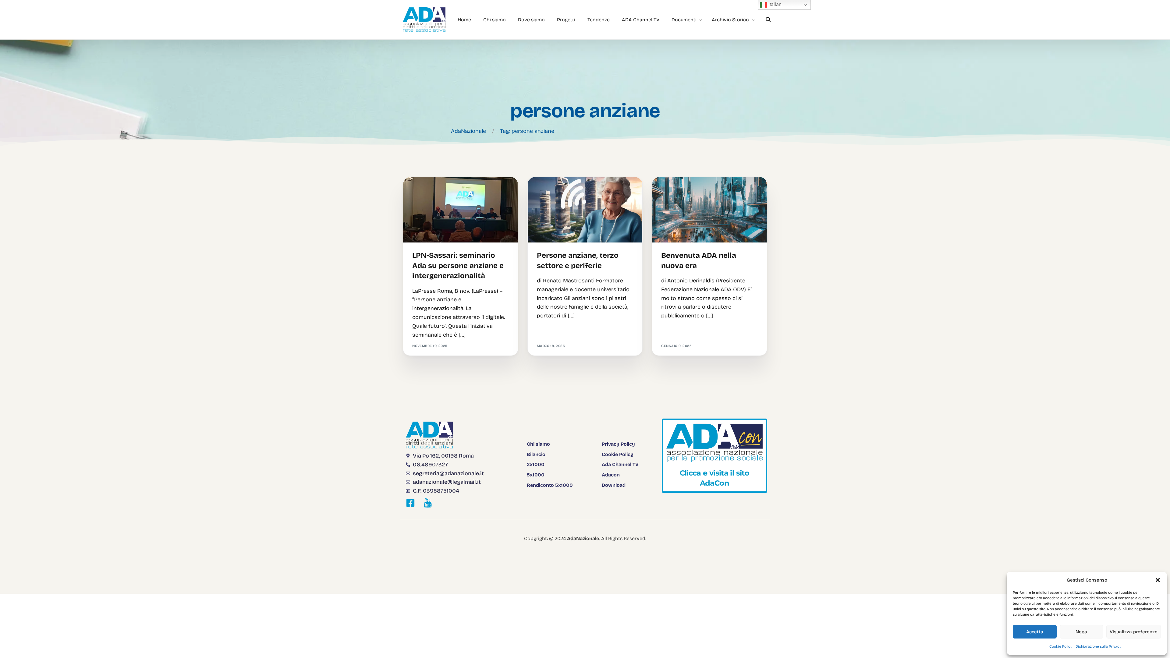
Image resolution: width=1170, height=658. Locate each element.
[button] (1158, 580)
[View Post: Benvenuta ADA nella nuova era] (709, 209)
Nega (1081, 632)
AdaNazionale (468, 131)
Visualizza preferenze (1134, 632)
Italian (774, 4)
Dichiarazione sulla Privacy (1099, 646)
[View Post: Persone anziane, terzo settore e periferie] (585, 209)
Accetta (1034, 632)
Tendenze (423, 190)
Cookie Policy (1060, 646)
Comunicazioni (677, 190)
